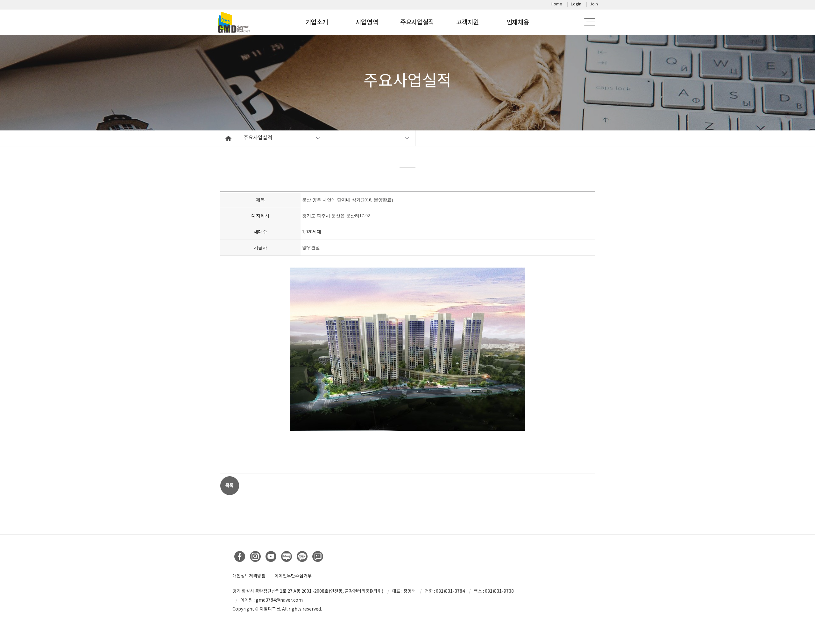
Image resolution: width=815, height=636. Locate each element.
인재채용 (518, 22)
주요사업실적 (417, 22)
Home (556, 4)
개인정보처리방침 (249, 576)
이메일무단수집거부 (293, 576)
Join (594, 4)
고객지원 (467, 22)
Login (576, 4)
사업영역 (367, 22)
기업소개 (316, 22)
